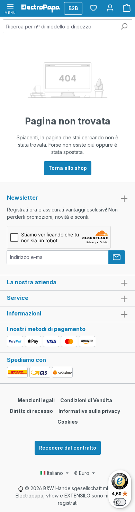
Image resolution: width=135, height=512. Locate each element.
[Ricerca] (124, 26)
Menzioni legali (36, 400)
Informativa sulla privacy (89, 411)
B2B (73, 8)
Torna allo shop (67, 168)
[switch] (120, 502)
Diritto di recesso (31, 411)
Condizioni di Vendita (86, 400)
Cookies (67, 422)
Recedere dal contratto (67, 448)
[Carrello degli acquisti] (126, 8)
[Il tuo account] (110, 8)
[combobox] (59, 26)
